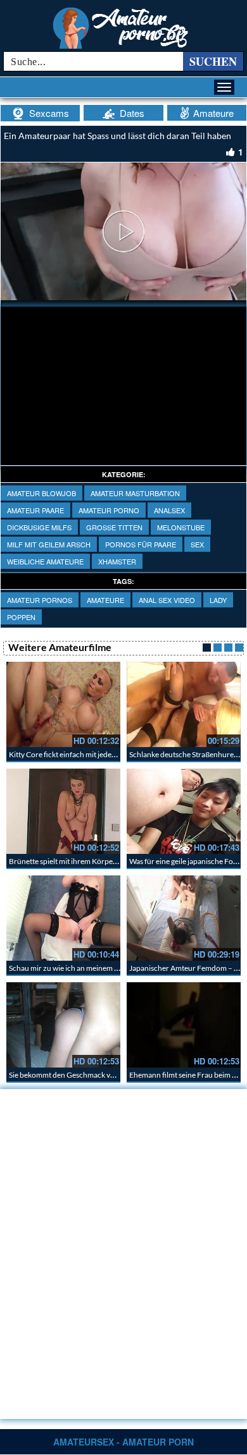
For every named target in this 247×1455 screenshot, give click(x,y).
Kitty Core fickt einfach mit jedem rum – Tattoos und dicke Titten (114, 754)
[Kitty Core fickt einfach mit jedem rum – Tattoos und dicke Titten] (63, 704)
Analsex (169, 510)
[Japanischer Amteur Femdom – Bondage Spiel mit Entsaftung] (184, 918)
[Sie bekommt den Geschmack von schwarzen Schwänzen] (63, 1025)
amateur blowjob (41, 493)
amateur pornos (39, 600)
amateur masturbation (135, 493)
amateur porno (109, 510)
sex (197, 544)
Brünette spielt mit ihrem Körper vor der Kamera (88, 861)
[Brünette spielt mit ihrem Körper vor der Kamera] (63, 811)
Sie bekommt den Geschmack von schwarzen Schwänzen (102, 1075)
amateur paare (35, 510)
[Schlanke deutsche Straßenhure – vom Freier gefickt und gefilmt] (184, 704)
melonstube (181, 527)
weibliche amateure (45, 561)
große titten (114, 527)
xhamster (117, 561)
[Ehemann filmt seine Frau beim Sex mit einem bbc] (184, 1025)
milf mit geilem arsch (49, 544)
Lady (218, 600)
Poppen (21, 617)
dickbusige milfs (39, 527)
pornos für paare (140, 544)
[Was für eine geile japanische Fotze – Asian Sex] (184, 811)
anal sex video (167, 600)
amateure (105, 600)
